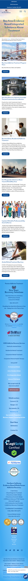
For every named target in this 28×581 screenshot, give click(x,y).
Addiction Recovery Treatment (14, 505)
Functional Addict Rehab (14, 495)
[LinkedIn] (14, 550)
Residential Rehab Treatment (14, 350)
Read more (6, 71)
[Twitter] (10, 550)
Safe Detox (14, 491)
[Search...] (25, 11)
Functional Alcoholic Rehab (14, 497)
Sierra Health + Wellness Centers (17, 560)
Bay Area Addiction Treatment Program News (14, 64)
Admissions (14, 425)
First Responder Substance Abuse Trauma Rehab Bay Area (12, 181)
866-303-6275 (15, 516)
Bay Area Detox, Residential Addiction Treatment (13, 139)
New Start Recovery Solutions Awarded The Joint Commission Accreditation (14, 98)
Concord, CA (14, 401)
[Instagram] (21, 550)
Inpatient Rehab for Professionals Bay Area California (13, 222)
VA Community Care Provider (14, 503)
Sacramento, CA (14, 408)
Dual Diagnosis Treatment (14, 493)
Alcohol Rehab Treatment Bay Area (12, 262)
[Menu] (21, 11)
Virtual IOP (14, 363)
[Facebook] (6, 550)
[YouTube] (18, 550)
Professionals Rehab (14, 367)
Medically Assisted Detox (14, 346)
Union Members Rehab (14, 371)
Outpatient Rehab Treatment (14, 354)
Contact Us (14, 430)
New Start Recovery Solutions (11, 565)
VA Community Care (14, 324)
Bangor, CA (14, 405)
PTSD (14, 325)
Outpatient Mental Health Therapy (14, 358)
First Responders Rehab (14, 375)
